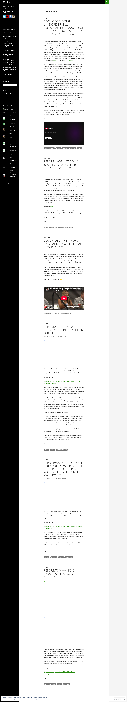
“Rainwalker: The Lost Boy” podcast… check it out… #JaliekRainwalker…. (9, 74)
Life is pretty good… (7, 32)
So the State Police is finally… (12, 132)
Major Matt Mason (50, 684)
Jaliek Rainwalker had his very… (13, 139)
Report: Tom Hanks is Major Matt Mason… (59, 572)
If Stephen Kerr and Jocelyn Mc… (13, 114)
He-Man (58, 148)
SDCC (68, 313)
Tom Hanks (67, 684)
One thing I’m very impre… (12, 170)
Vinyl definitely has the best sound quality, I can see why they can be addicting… (9, 41)
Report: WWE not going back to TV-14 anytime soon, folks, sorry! (61, 164)
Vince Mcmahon (63, 227)
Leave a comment (60, 37)
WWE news (47, 158)
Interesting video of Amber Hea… (13, 162)
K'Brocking (6, 2)
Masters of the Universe (69, 148)
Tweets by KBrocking (7, 187)
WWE (71, 227)
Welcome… (65, 2)
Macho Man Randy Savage (52, 313)
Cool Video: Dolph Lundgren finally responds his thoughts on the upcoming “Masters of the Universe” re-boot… (64, 27)
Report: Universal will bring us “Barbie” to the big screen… (64, 330)
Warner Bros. (68, 557)
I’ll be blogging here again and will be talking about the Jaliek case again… (9, 36)
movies (46, 18)
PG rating (54, 227)
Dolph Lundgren (49, 148)
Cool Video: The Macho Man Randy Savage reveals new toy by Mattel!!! (63, 243)
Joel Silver (54, 557)
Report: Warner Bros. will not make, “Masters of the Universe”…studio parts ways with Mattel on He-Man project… (63, 469)
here (51, 206)
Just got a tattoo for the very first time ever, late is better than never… (9, 50)
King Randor (69, 60)
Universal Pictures (62, 449)
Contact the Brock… (87, 2)
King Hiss (56, 60)
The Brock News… (74, 2)
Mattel (80, 148)
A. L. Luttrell (12, 174)
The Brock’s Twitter (8, 183)
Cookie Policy (33, 699)
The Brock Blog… (99, 2)
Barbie (46, 449)
